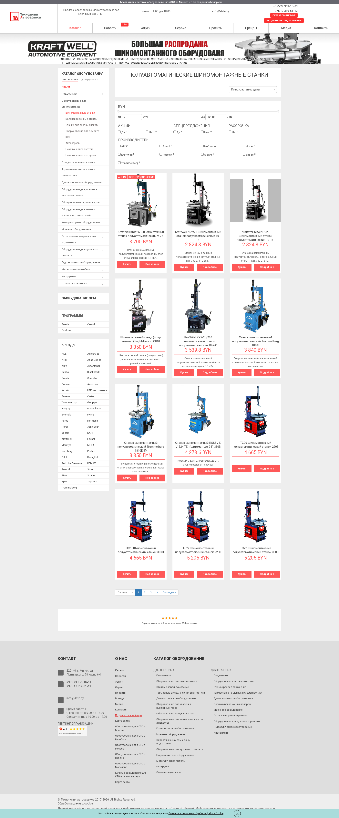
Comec (66, 384)
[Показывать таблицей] (120, 90)
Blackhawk (93, 372)
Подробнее (152, 264)
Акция (122, 177)
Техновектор (69, 402)
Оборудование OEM (79, 298)
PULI (64, 457)
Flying (90, 414)
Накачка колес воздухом (81, 155)
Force (65, 420)
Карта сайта (122, 720)
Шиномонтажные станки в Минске (89, 62)
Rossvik (168, 154)
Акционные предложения (284, 20)
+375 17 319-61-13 (285, 11)
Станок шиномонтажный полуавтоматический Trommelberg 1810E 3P (141, 446)
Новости (110, 28)
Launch (91, 438)
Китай (65, 390)
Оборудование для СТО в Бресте (130, 728)
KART (90, 432)
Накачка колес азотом (79, 149)
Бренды (251, 28)
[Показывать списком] (126, 90)
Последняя (169, 592)
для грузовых (89, 79)
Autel (64, 365)
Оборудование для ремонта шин (82, 134)
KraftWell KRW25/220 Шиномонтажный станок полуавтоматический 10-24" (198, 341)
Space (250, 154)
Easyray (66, 408)
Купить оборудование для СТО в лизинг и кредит (131, 774)
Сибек (90, 396)
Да (124, 132)
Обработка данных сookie (75, 803)
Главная (65, 58)
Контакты (321, 28)
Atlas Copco (94, 359)
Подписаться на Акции (128, 715)
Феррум (92, 402)
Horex (250, 146)
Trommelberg (130, 162)
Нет (152, 132)
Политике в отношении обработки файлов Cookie (196, 813)
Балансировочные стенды (81, 118)
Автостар (93, 384)
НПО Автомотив (97, 390)
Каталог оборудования (82, 74)
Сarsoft (91, 324)
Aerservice (93, 353)
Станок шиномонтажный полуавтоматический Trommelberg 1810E (255, 341)
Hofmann (211, 146)
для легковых (70, 79)
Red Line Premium (72, 463)
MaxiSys (66, 445)
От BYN (133, 116)
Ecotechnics (94, 408)
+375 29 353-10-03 (285, 6)
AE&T (65, 353)
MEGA (90, 445)
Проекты (215, 28)
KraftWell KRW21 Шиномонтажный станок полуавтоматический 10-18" (198, 236)
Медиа (286, 28)
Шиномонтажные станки (80, 112)
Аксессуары (73, 143)
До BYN (216, 116)
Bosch (167, 146)
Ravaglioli (92, 457)
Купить (127, 264)
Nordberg (67, 451)
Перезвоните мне (283, 15)
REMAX (91, 463)
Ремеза (66, 396)
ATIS (124, 146)
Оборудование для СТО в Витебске (130, 737)
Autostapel (93, 365)
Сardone (66, 330)
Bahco (65, 372)
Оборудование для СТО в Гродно (130, 756)
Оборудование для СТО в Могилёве (130, 765)
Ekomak (66, 414)
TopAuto (92, 481)
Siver (64, 475)
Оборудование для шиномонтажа (251, 58)
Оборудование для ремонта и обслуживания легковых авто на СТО (176, 58)
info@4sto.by (221, 11)
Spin (64, 481)
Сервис (180, 28)
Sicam (209, 154)
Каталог (75, 28)
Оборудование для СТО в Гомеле (130, 746)
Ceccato (92, 378)
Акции (66, 86)
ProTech (91, 451)
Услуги (145, 28)
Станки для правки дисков (82, 124)
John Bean (93, 426)
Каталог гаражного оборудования (100, 58)
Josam (65, 432)
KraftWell (127, 154)
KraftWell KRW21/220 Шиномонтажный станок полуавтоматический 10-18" (255, 236)
